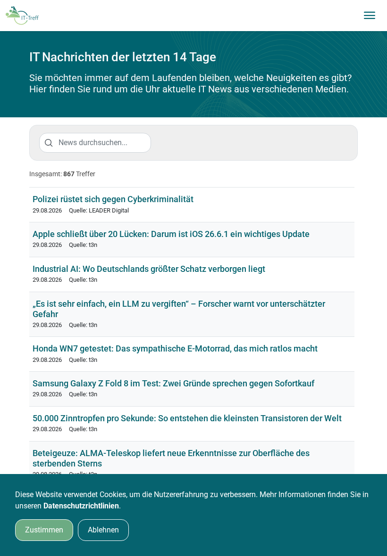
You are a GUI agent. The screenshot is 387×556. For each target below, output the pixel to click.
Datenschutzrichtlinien (81, 505)
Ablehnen (103, 529)
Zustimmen (44, 529)
